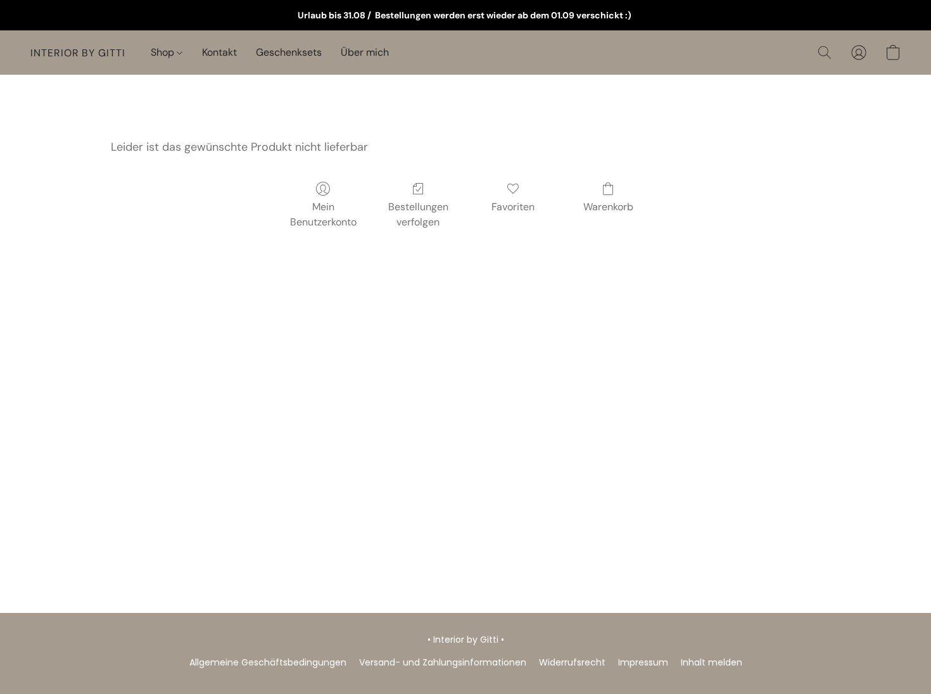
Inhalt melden (711, 662)
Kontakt (219, 52)
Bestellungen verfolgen (418, 214)
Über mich (365, 52)
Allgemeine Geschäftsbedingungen (267, 662)
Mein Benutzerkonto (323, 214)
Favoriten (513, 206)
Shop (164, 52)
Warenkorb (608, 206)
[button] (77, 52)
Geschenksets (289, 52)
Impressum (643, 662)
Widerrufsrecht (572, 662)
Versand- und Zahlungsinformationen (442, 662)
